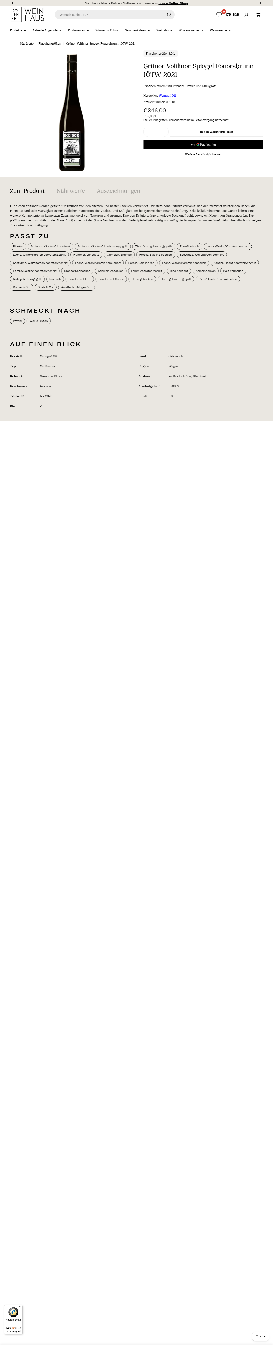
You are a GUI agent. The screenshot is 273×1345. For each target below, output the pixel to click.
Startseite (27, 43)
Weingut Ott (167, 95)
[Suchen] (169, 14)
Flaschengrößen (50, 43)
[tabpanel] (136, 307)
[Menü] (20, 1307)
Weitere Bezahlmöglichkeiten (203, 154)
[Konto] (246, 14)
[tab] (27, 192)
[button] (12, 3)
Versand (174, 120)
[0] (218, 15)
